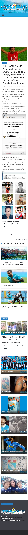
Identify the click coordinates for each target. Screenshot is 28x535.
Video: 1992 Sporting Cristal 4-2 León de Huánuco (13, 338)
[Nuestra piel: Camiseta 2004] (14, 445)
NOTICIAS (4, 63)
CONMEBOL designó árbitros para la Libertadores (12, 235)
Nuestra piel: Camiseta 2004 (9, 451)
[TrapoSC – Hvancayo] (14, 365)
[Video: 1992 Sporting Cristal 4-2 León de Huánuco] (14, 328)
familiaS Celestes (6, 491)
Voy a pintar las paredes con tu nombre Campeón (12, 470)
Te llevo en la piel (6, 391)
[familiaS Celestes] (14, 485)
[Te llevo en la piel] (14, 385)
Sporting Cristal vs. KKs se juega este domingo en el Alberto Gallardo (13, 263)
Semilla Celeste (6, 411)
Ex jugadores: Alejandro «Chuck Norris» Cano (13, 431)
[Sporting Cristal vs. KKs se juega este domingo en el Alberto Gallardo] (14, 247)
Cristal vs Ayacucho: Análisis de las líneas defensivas (13, 307)
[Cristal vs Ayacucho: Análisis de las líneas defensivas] (14, 291)
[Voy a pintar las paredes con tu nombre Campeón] (14, 465)
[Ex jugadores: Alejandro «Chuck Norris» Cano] (14, 425)
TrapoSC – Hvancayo (7, 371)
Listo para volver (7, 285)
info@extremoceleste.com (16, 520)
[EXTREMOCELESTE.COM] (13, 507)
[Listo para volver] (14, 270)
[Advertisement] (14, 31)
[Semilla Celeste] (14, 405)
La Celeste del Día (20, 239)
